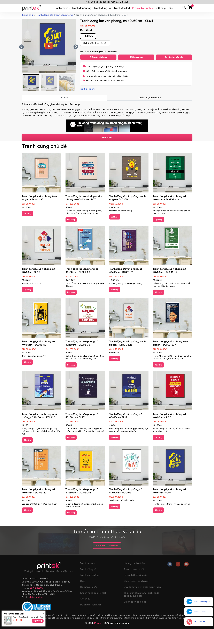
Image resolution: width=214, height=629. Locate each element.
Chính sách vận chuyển (136, 581)
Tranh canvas (61, 8)
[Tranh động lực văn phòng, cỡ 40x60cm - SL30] (172, 391)
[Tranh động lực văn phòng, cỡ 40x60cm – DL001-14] (172, 246)
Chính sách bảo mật (135, 601)
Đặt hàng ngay (136, 57)
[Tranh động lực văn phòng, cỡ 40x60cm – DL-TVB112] (172, 173)
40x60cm (88, 36)
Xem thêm (107, 137)
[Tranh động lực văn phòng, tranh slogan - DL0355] (128, 173)
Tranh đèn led (122, 8)
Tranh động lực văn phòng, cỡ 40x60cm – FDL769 (28, 617)
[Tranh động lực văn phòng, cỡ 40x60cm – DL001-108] (85, 466)
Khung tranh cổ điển (135, 563)
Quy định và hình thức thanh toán (142, 587)
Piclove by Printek (142, 8)
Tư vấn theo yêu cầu (174, 57)
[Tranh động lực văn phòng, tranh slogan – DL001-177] (172, 319)
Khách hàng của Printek (93, 592)
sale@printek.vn (35, 597)
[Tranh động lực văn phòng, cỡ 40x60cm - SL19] (128, 391)
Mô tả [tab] (64, 97)
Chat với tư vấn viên (107, 545)
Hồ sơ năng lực (88, 587)
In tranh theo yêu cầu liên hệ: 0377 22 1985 (107, 2)
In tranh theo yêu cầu (135, 575)
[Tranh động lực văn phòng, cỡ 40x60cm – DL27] (85, 391)
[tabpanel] (107, 117)
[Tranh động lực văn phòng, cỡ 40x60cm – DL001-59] (41, 319)
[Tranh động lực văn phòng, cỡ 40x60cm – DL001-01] (128, 246)
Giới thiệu (85, 598)
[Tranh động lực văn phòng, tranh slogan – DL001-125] (128, 319)
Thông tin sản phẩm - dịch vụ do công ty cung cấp (141, 594)
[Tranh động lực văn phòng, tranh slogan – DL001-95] (41, 173)
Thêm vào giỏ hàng (98, 57)
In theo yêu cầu (164, 8)
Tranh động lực (102, 8)
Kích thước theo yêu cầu (95, 43)
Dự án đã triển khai (90, 604)
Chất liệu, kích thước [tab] (150, 97)
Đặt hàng (27, 213)
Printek (98, 623)
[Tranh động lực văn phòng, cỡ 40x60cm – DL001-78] (85, 319)
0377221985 (36, 588)
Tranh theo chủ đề (134, 569)
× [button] (43, 613)
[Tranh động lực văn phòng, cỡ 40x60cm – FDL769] (128, 466)
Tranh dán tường (81, 8)
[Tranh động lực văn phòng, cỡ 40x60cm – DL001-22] (41, 466)
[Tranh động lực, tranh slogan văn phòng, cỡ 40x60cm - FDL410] (41, 391)
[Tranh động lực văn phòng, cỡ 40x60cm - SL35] (41, 246)
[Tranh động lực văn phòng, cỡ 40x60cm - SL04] (172, 466)
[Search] (184, 8)
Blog (82, 581)
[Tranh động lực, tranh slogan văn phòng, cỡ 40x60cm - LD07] (85, 173)
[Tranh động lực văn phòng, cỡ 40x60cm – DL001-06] (85, 246)
